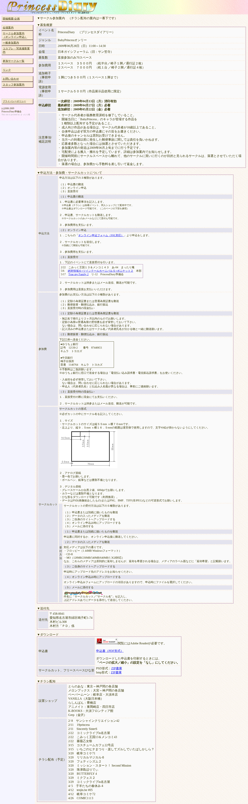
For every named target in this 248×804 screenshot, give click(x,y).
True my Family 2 (78, 274)
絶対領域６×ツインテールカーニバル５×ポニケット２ (100, 270)
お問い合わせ (11, 78)
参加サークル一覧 (13, 61)
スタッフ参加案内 (13, 84)
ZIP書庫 (116, 668)
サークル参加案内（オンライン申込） (15, 35)
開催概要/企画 (11, 18)
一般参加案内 (11, 42)
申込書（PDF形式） (110, 651)
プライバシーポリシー (14, 101)
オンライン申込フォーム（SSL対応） (101, 235)
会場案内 (8, 27)
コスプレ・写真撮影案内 (16, 50)
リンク (7, 69)
